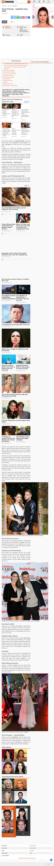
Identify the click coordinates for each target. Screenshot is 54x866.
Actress (4, 13)
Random (33, 6)
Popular (43, 2)
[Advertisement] (27, 47)
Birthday (39, 2)
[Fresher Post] (8, 2)
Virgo (20, 35)
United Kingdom (23, 31)
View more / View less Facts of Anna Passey (27, 858)
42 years (7, 35)
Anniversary (34, 2)
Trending (48, 2)
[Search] (28, 2)
